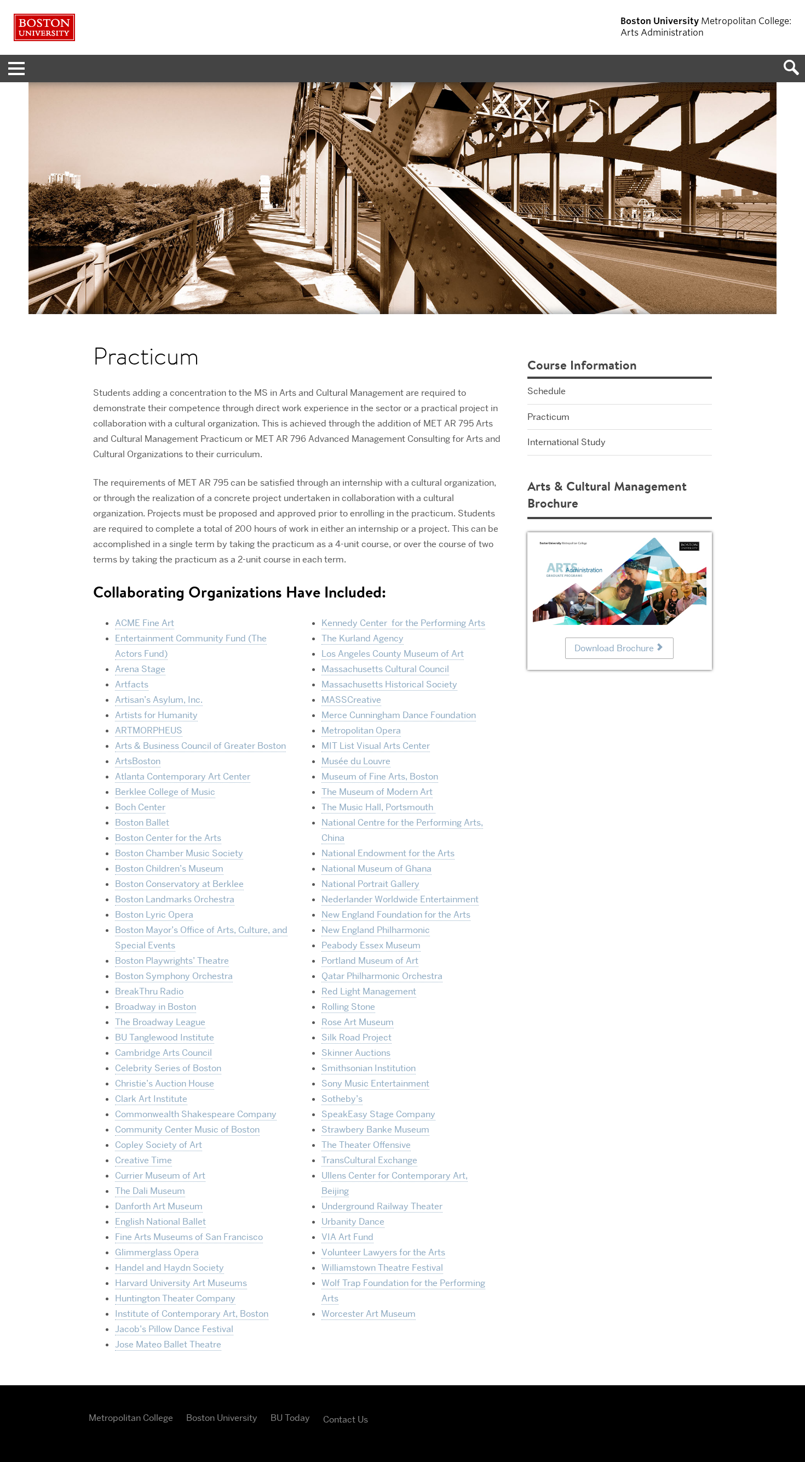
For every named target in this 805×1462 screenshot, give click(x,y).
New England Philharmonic (375, 930)
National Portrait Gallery (370, 884)
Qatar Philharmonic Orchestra (381, 976)
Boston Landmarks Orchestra (174, 899)
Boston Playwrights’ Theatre (172, 960)
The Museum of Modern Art (377, 792)
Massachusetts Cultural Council (385, 669)
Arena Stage (140, 669)
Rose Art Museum (357, 1022)
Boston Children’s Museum (169, 868)
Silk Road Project (356, 1037)
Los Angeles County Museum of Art (392, 653)
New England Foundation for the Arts (395, 914)
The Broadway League (160, 1022)
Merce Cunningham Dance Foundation (398, 715)
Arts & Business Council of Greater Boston (200, 746)
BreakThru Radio (149, 991)
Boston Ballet (142, 822)
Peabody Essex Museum (371, 945)
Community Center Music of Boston (187, 1129)
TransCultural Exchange (369, 1160)
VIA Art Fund (347, 1237)
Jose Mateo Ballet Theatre (168, 1344)
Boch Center (140, 807)
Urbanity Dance (352, 1221)
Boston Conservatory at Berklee (179, 884)
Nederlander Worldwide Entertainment (400, 899)
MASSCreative (351, 700)
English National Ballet (160, 1221)
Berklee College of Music (165, 792)
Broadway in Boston (155, 1006)
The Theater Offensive (366, 1145)
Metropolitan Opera (361, 730)
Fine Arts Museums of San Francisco (189, 1237)
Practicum (548, 417)
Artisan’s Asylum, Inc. (159, 700)
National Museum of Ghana (376, 868)
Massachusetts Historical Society (389, 684)
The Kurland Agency (362, 638)
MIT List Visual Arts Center (375, 746)
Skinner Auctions (355, 1053)
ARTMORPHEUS (148, 730)
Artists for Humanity (156, 715)
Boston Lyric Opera (154, 914)
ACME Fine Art (144, 623)
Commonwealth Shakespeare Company (196, 1114)
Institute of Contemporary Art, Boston (191, 1313)
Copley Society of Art (158, 1145)
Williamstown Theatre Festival (382, 1267)
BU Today (290, 1418)
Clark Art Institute (151, 1099)
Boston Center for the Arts (168, 838)
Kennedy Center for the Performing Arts (403, 623)
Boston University (221, 1418)
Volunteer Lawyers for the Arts (383, 1252)
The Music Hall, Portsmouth (378, 807)
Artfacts (131, 684)
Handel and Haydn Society (169, 1267)
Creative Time (143, 1160)
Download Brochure (614, 648)
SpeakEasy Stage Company (378, 1114)
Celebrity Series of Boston (168, 1068)
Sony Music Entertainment (375, 1083)
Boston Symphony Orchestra (174, 976)
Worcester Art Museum (368, 1313)
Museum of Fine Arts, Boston (379, 776)
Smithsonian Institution (368, 1068)
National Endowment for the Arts (388, 853)
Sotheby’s (342, 1099)
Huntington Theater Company (175, 1298)
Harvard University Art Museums (181, 1283)
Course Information (582, 364)
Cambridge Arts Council (163, 1053)
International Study (566, 442)
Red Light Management (368, 991)
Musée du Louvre (355, 761)
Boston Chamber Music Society (179, 853)
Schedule (546, 391)
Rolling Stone (348, 1006)
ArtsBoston (137, 761)
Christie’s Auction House (164, 1083)
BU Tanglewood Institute (164, 1037)
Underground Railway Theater (381, 1206)
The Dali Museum (150, 1191)
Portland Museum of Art (369, 960)
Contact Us (345, 1419)
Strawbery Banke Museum (375, 1129)
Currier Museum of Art (160, 1175)
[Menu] (13, 68)
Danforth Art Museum (159, 1206)
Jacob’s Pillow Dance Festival (174, 1329)
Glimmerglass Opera (157, 1252)
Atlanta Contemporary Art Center (182, 776)
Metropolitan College (131, 1418)
